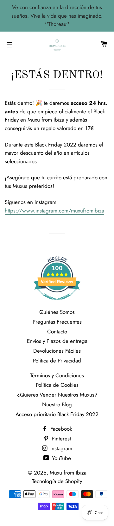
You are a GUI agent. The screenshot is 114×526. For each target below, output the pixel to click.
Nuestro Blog (57, 404)
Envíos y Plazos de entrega (57, 341)
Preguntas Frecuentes (57, 322)
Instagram (60, 448)
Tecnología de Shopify (57, 481)
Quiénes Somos (57, 312)
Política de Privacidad (57, 360)
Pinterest (60, 438)
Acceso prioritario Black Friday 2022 (57, 414)
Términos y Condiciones (57, 375)
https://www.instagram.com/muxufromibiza (54, 210)
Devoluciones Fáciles (57, 351)
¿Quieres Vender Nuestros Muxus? (57, 394)
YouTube (60, 458)
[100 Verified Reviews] (57, 303)
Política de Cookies (57, 385)
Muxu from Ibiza (68, 472)
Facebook (60, 429)
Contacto (57, 331)
